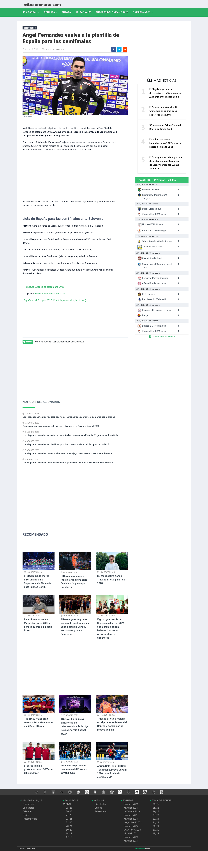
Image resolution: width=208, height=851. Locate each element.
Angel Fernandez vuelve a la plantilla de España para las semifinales (71, 38)
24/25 (156, 811)
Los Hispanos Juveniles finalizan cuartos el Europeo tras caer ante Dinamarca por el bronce (69, 417)
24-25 (69, 811)
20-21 (69, 825)
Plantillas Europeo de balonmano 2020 (44, 286)
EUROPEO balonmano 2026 (113, 12)
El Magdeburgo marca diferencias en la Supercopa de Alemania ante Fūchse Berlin (165, 93)
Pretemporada (30, 818)
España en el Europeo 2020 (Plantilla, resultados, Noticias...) (55, 300)
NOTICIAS (98, 800)
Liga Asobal (101, 804)
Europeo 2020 (131, 836)
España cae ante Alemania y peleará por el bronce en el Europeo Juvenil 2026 (61, 426)
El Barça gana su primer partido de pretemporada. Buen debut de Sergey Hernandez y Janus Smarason (75, 627)
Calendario (28, 811)
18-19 (69, 833)
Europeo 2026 (131, 804)
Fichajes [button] (49, 12)
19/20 (156, 829)
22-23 (69, 818)
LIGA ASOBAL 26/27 (31, 800)
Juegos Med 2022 (133, 822)
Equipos (26, 814)
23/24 (156, 814)
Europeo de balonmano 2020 (50, 293)
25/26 (156, 807)
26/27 (156, 804)
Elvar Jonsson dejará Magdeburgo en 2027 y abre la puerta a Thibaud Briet (165, 143)
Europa (67, 12)
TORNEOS (127, 800)
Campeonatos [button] (142, 12)
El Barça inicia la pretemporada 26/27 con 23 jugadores (38, 769)
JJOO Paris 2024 (132, 811)
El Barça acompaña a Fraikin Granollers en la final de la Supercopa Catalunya (163, 111)
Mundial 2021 (131, 833)
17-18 (69, 836)
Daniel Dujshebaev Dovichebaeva (68, 341)
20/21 (156, 825)
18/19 (156, 833)
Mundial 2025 (131, 807)
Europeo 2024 (131, 814)
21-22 (69, 822)
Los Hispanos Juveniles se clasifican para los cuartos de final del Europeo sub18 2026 (66, 444)
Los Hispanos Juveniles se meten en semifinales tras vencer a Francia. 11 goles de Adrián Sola (70, 435)
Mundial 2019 (131, 840)
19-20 (69, 829)
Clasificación (29, 804)
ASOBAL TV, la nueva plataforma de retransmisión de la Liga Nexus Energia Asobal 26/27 (74, 726)
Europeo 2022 (131, 825)
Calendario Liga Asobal (163, 336)
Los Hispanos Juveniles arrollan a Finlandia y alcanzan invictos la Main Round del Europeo (68, 462)
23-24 (69, 814)
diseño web (140, 848)
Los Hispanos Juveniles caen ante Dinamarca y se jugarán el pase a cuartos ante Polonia (67, 453)
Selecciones (85, 12)
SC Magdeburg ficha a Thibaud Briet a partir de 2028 (111, 580)
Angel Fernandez (43, 341)
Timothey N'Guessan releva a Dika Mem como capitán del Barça (38, 722)
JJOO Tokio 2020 (132, 829)
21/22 (156, 822)
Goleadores (28, 807)
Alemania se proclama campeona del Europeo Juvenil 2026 (74, 769)
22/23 (156, 818)
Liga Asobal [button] (29, 12)
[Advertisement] (70, 175)
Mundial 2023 (131, 818)
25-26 (69, 807)
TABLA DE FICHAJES (162, 800)
